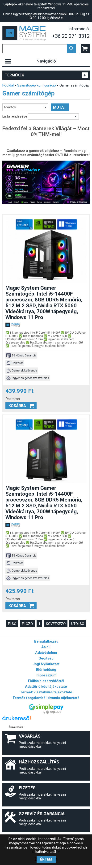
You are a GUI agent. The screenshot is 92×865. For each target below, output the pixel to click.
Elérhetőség (46, 670)
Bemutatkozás (46, 641)
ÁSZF (46, 647)
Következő (56, 624)
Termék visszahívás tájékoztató (46, 692)
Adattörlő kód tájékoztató (46, 686)
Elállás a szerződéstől (46, 681)
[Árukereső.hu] (16, 720)
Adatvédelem (46, 653)
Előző (27, 624)
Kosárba (17, 405)
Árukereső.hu (16, 727)
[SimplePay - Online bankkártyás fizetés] (46, 713)
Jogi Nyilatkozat (46, 664)
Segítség (46, 658)
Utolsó (77, 624)
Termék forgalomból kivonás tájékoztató (46, 698)
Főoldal (8, 85)
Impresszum (46, 675)
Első (12, 624)
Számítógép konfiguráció (36, 85)
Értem (46, 859)
